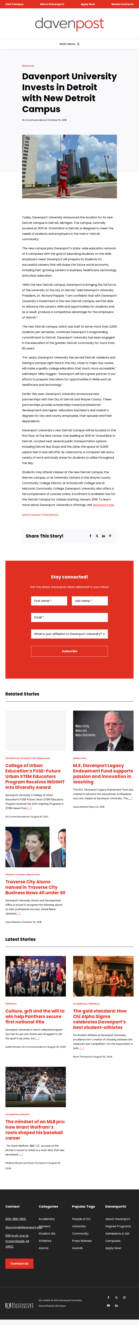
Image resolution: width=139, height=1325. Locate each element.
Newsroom (28, 65)
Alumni (9, 874)
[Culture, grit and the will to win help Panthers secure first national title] (35, 958)
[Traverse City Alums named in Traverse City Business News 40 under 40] (35, 829)
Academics (12, 758)
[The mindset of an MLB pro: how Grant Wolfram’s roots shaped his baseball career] (35, 1069)
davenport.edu (103, 505)
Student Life (28, 758)
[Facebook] (90, 536)
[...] (29, 808)
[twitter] (116, 1297)
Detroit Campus (31, 514)
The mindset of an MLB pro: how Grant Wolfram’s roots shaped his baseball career (35, 1130)
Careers (20, 874)
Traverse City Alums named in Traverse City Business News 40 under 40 (35, 887)
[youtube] (108, 1305)
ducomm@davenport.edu (23, 1227)
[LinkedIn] (103, 536)
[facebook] (108, 1297)
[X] (97, 536)
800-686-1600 (15, 1219)
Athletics (10, 1003)
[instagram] (124, 1297)
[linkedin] (116, 1305)
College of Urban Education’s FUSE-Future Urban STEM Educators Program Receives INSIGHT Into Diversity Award (35, 776)
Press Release (50, 514)
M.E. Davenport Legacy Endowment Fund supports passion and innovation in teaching (103, 773)
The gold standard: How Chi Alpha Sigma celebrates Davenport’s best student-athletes (100, 1019)
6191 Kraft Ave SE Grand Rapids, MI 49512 (17, 1241)
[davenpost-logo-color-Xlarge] (69, 19)
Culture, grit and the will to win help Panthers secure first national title (35, 1016)
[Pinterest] (110, 536)
